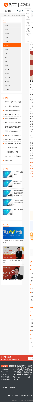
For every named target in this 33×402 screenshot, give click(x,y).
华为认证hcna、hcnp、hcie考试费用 (14, 139)
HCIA (13, 15)
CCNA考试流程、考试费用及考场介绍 (14, 143)
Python (7, 89)
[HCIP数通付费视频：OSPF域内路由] (13, 272)
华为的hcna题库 (9, 160)
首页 (9, 15)
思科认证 (15, 379)
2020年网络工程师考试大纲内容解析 (14, 156)
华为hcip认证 (4, 372)
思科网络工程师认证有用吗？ (13, 127)
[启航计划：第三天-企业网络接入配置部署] (13, 233)
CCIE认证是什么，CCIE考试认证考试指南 (14, 135)
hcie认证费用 (28, 374)
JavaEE (7, 81)
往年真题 (28, 25)
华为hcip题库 (28, 369)
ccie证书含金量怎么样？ (11, 148)
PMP (6, 53)
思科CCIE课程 (5, 377)
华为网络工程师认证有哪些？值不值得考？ (14, 110)
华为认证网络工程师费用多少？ (14, 123)
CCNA (7, 33)
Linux (6, 49)
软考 (6, 57)
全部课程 (7, 11)
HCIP (6, 41)
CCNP (7, 29)
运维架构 (29, 395)
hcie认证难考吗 (17, 374)
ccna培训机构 (5, 369)
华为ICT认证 (17, 395)
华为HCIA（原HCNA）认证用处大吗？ (14, 102)
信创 (6, 65)
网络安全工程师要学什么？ (12, 118)
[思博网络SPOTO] (17, 4)
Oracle (7, 73)
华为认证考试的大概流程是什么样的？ (14, 131)
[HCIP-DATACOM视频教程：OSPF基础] (13, 252)
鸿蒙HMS (7, 85)
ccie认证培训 (16, 372)
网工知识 (7, 77)
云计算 (7, 69)
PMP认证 (23, 395)
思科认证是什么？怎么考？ (12, 114)
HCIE (6, 37)
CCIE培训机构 (5, 374)
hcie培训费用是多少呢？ (11, 152)
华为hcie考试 (16, 377)
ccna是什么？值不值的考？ (12, 106)
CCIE (6, 25)
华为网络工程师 (5, 379)
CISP (6, 61)
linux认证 (27, 377)
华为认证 (27, 372)
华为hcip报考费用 (17, 369)
